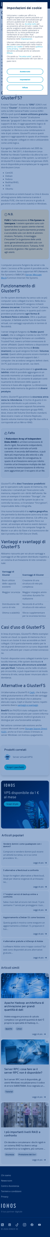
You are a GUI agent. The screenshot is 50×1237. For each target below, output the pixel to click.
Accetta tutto (30, 24)
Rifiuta (10, 53)
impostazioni (26, 39)
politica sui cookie (15, 46)
